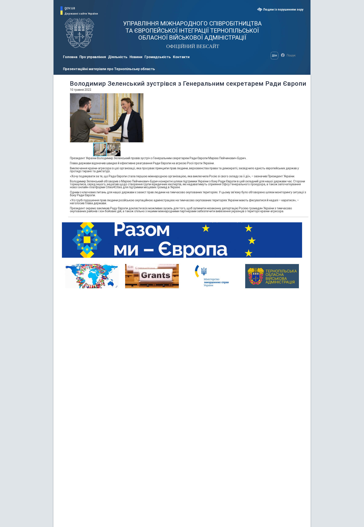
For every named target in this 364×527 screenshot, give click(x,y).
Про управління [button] (92, 57)
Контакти (181, 57)
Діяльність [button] (117, 57)
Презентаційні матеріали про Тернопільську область (109, 69)
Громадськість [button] (158, 57)
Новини (136, 57)
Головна (70, 57)
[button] (139, 97)
